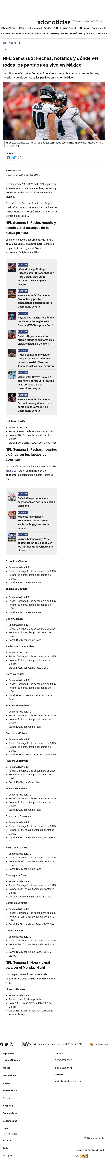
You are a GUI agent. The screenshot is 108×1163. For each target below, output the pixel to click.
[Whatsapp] (19, 157)
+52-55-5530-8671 (63, 1068)
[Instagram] (11, 1044)
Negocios (85, 28)
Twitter (6, 1148)
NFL (5, 50)
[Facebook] (8, 157)
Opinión (47, 28)
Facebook (8, 1140)
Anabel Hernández (72, 33)
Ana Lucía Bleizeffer (45, 33)
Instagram (7, 1155)
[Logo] (54, 22)
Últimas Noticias (9, 28)
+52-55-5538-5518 (63, 1060)
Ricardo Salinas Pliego (15, 33)
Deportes (73, 28)
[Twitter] (14, 157)
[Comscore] (99, 1044)
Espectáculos (10, 1121)
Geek (5, 1128)
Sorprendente (99, 28)
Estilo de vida (60, 28)
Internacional (34, 28)
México (22, 28)
